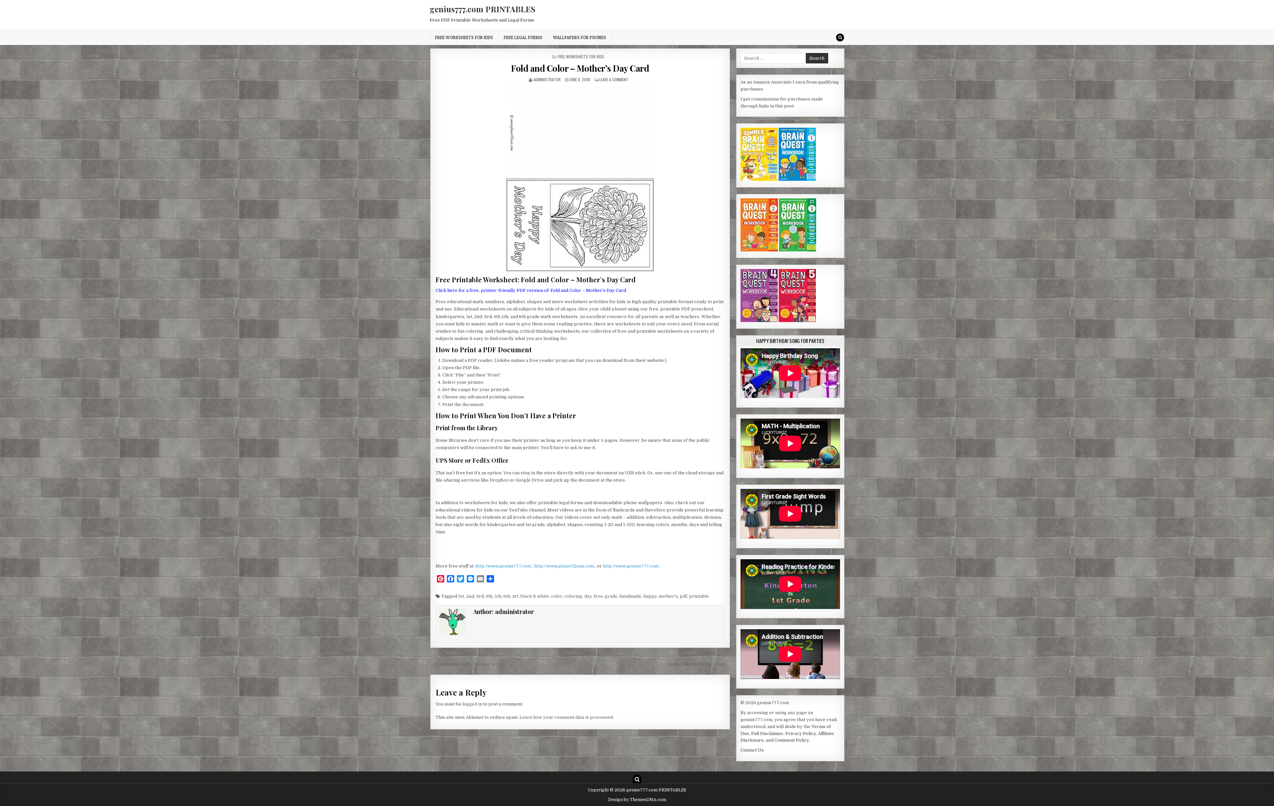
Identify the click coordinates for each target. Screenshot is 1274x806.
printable (699, 596)
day (588, 596)
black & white (535, 596)
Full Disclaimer (767, 733)
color (556, 596)
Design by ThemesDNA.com (637, 799)
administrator (547, 79)
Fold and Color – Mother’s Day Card (580, 68)
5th (497, 596)
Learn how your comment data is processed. (567, 717)
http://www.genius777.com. (631, 566)
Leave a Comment (613, 79)
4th (489, 596)
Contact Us (752, 750)
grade (611, 596)
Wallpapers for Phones (579, 37)
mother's (668, 596)
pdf (683, 596)
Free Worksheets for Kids (464, 37)
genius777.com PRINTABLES (482, 9)
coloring (573, 596)
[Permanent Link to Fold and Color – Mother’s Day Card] (580, 179)
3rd (480, 596)
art (515, 596)
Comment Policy (791, 740)
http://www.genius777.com (503, 566)
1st (461, 596)
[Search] (840, 37)
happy (650, 596)
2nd (470, 596)
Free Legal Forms (523, 37)
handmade (630, 596)
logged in (472, 704)
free (598, 596)
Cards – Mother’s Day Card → (698, 664)
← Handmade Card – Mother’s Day (466, 664)
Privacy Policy (800, 733)
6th (506, 596)
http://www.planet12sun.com (564, 566)
